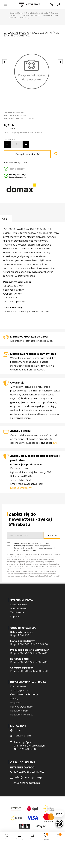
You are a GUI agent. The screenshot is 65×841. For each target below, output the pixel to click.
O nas (18, 730)
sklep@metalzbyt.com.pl (28, 777)
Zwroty (14, 698)
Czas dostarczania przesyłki (25, 694)
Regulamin (16, 702)
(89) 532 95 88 (22, 771)
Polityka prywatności (21, 706)
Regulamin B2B (19, 710)
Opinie (58, 813)
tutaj (55, 442)
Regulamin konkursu (21, 714)
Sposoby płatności (20, 690)
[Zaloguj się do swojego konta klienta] (58, 5)
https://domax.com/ (21, 487)
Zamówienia (17, 612)
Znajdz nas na (21, 782)
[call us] (51, 5)
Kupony (14, 616)
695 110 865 (38, 771)
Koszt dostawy (18, 686)
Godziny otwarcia (23, 627)
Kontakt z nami (22, 735)
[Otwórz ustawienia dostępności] (59, 823)
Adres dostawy (18, 608)
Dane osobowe (18, 604)
